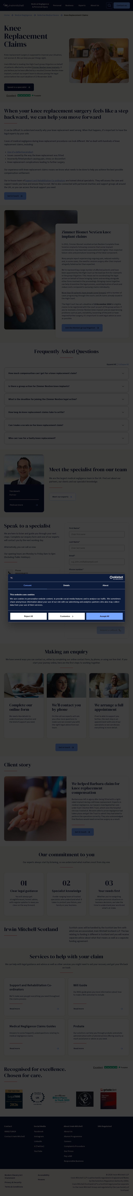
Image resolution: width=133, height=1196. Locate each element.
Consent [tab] (27, 585)
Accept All (104, 616)
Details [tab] (66, 585)
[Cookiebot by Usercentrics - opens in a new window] (111, 578)
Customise (65, 616)
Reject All (28, 616)
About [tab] (105, 585)
